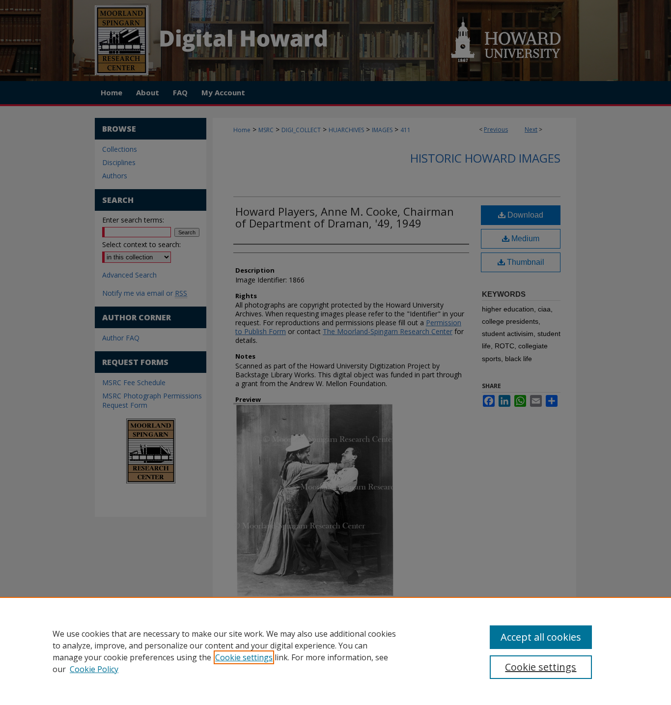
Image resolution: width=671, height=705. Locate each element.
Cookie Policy (94, 669)
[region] (335, 651)
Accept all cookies (541, 637)
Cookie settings (244, 657)
